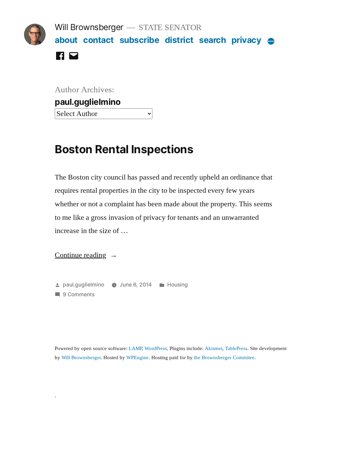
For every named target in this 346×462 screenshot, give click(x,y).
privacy (246, 40)
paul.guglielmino (83, 284)
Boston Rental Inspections (124, 149)
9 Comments (79, 294)
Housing (177, 284)
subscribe (139, 40)
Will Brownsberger (89, 27)
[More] (271, 41)
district (179, 40)
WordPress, (156, 348)
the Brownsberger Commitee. (225, 357)
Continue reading (86, 255)
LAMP (135, 348)
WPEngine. (138, 357)
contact (98, 40)
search (212, 40)
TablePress (236, 348)
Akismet (213, 348)
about (66, 40)
